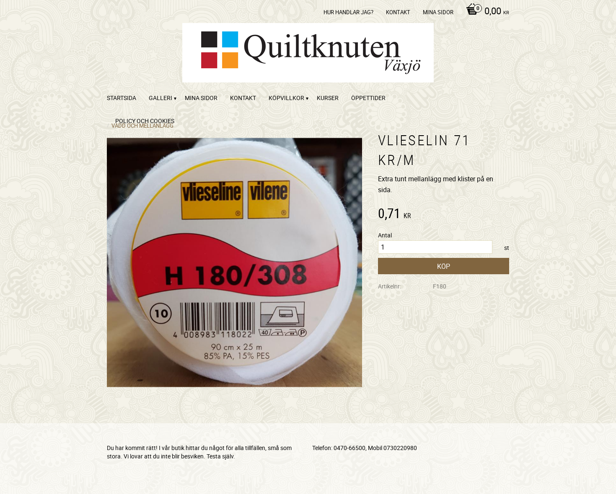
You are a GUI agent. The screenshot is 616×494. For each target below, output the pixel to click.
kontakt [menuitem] (398, 12)
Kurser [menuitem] (328, 98)
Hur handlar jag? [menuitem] (348, 12)
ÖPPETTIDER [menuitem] (368, 98)
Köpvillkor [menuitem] (286, 98)
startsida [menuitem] (121, 98)
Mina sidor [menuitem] (438, 12)
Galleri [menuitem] (160, 98)
